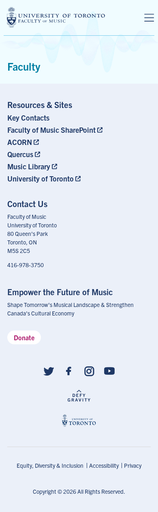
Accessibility (104, 465)
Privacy (132, 465)
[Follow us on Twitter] (49, 370)
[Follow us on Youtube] (109, 370)
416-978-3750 (25, 264)
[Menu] (149, 18)
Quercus (20, 154)
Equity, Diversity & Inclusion (50, 465)
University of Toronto (40, 178)
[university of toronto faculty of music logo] (56, 17)
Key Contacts (28, 117)
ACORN (19, 142)
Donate (24, 337)
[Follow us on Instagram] (89, 370)
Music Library (28, 166)
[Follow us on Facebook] (69, 370)
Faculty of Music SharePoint (51, 129)
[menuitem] (56, 117)
